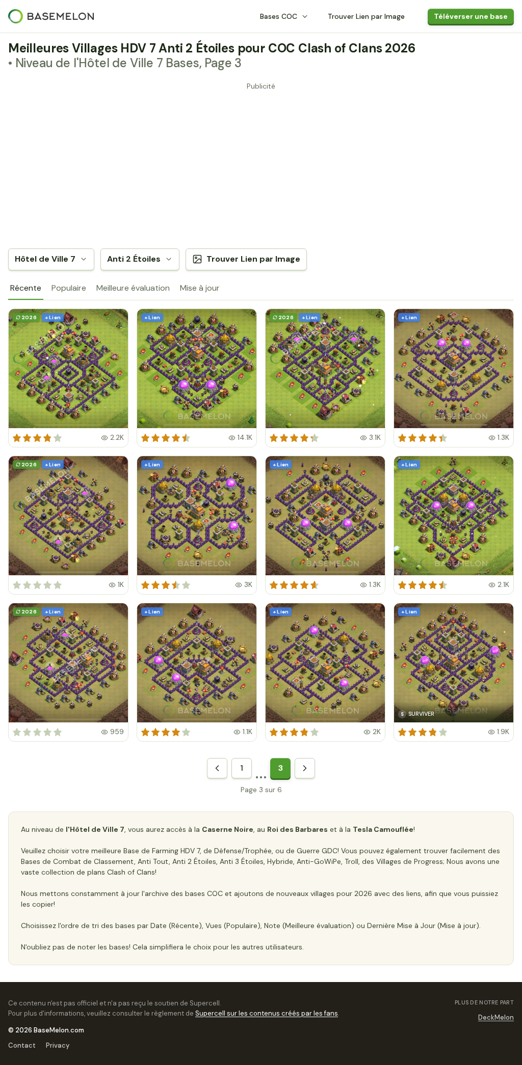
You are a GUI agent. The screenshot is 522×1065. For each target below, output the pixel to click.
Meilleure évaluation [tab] (133, 288)
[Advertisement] (261, 165)
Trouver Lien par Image (366, 16)
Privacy (57, 1045)
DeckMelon (496, 1017)
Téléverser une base (471, 16)
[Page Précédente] (217, 768)
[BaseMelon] (51, 16)
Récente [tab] (25, 288)
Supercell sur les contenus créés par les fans (266, 1013)
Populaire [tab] (68, 288)
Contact (22, 1045)
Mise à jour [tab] (200, 288)
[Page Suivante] (305, 768)
